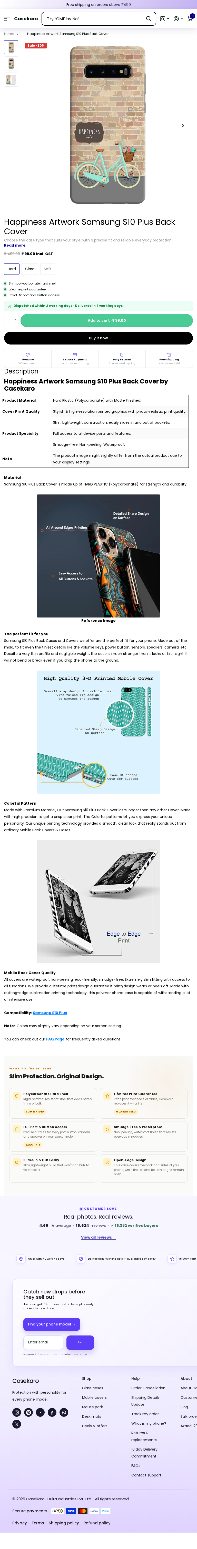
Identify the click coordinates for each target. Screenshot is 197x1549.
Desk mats (91, 1416)
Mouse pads (93, 1407)
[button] (164, 19)
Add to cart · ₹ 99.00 (107, 320)
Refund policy (97, 1523)
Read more (15, 245)
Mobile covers (94, 1397)
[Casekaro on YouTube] (40, 1412)
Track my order (145, 1413)
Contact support (146, 1475)
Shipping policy (64, 1523)
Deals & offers (94, 1426)
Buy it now (98, 338)
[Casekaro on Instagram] (16, 1412)
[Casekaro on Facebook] (52, 1412)
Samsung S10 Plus (50, 1012)
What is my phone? (148, 1423)
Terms (38, 1523)
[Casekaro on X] (16, 1424)
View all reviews (98, 1237)
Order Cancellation (148, 1388)
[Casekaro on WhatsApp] (64, 1412)
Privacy (19, 1523)
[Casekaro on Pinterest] (28, 1412)
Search (149, 18)
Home (9, 33)
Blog (184, 1407)
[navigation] (11, 47)
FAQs (135, 1465)
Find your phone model (52, 1324)
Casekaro (25, 1381)
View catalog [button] (7, 19)
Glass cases (92, 1388)
